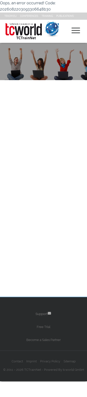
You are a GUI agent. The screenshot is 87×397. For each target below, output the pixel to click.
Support (41, 314)
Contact (17, 361)
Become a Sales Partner (43, 340)
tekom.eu (10, 16)
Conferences (29, 16)
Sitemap (70, 361)
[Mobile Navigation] (76, 30)
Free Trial (43, 327)
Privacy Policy (50, 361)
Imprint (31, 361)
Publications (65, 16)
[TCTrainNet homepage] (27, 31)
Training (47, 16)
